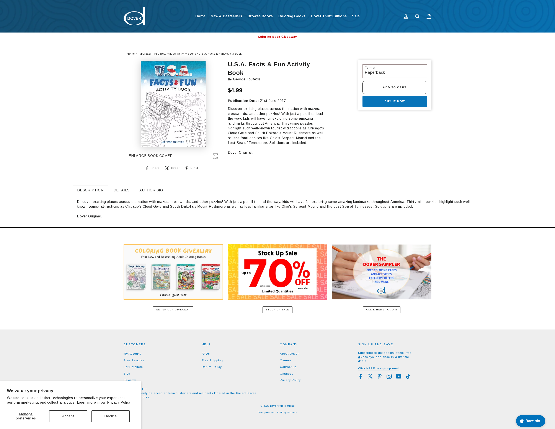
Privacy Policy (290, 380)
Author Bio (151, 190)
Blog (127, 373)
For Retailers (133, 367)
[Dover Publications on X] (370, 376)
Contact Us (288, 367)
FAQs (206, 353)
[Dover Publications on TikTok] (408, 376)
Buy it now (395, 101)
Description (90, 190)
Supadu (292, 412)
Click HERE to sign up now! (379, 368)
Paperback (145, 53)
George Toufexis (247, 79)
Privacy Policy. (119, 402)
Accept (68, 416)
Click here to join (381, 309)
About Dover (289, 353)
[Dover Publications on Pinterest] (379, 376)
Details (122, 190)
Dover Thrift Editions (329, 16)
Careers (286, 360)
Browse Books (260, 16)
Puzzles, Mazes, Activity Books (175, 53)
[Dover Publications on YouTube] (398, 376)
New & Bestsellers (226, 16)
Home (200, 16)
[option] (277, 37)
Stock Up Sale (277, 309)
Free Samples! (134, 360)
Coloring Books (292, 16)
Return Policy (212, 367)
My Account (132, 353)
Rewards (130, 380)
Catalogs (286, 373)
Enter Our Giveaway (173, 309)
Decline (110, 416)
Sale (356, 16)
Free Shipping (212, 360)
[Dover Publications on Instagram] (389, 376)
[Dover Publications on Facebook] (360, 376)
